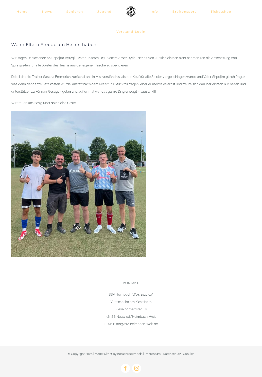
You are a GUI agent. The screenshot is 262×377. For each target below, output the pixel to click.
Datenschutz (172, 354)
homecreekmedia (129, 354)
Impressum (153, 354)
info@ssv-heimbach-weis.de (136, 324)
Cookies (188, 354)
